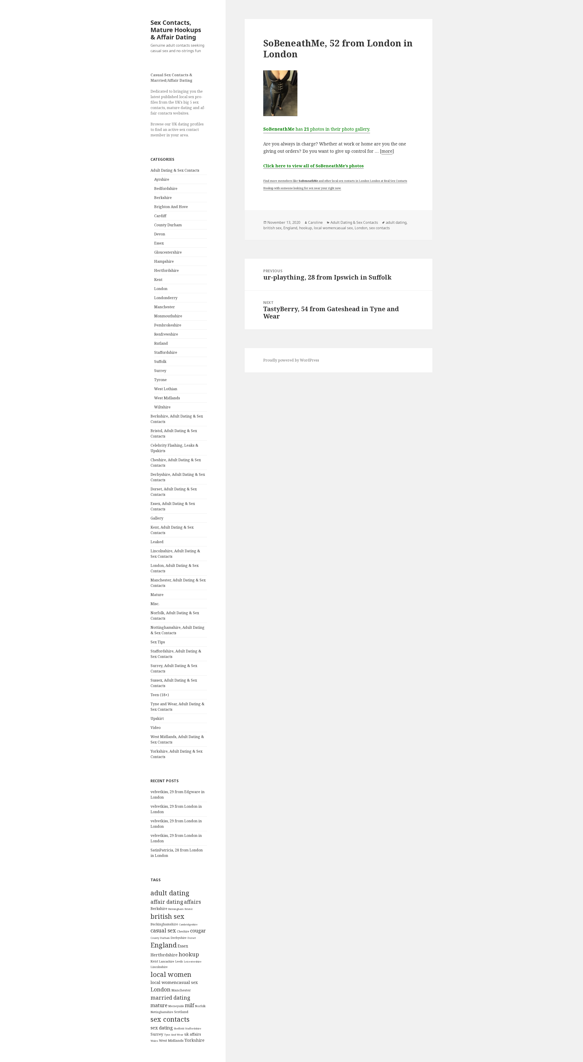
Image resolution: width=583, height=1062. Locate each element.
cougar (198, 930)
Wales (154, 1040)
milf (189, 1005)
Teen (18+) (160, 694)
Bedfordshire (165, 188)
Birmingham (176, 909)
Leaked (157, 541)
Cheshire (183, 931)
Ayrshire (161, 179)
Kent (158, 279)
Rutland (161, 343)
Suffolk (160, 361)
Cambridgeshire (188, 924)
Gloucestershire (168, 252)
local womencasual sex (174, 982)
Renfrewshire (166, 334)
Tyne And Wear (173, 1034)
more (386, 151)
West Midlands (167, 397)
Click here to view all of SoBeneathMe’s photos (313, 165)
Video (156, 727)
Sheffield (179, 1028)
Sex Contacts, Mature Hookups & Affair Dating (176, 29)
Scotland (181, 1011)
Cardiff (160, 215)
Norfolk (200, 1006)
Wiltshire (162, 407)
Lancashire (166, 961)
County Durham (168, 224)
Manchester (164, 306)
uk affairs (192, 1034)
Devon (159, 234)
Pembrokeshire (167, 325)
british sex (167, 916)
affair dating (167, 901)
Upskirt (157, 718)
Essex (159, 243)
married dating (170, 997)
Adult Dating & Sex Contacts (175, 170)
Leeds (179, 961)
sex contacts (170, 1019)
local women (171, 974)
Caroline (315, 222)
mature (159, 1005)
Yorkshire (194, 1040)
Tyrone (160, 379)
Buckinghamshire (164, 924)
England (164, 945)
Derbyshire (179, 938)
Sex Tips (158, 641)
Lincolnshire (159, 967)
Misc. (155, 603)
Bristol (188, 909)
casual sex (163, 930)
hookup (189, 954)
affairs (192, 901)
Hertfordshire (166, 270)
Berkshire (163, 197)
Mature (157, 594)
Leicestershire (193, 961)
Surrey (160, 370)
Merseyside (176, 1006)
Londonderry (165, 297)
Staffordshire (165, 352)
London (160, 288)
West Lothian (165, 388)
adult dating (170, 892)
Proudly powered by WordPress (291, 360)
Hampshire (164, 261)
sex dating (162, 1027)
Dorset (191, 938)
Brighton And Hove (171, 206)
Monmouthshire (168, 315)
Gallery (157, 518)
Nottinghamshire (162, 1012)
